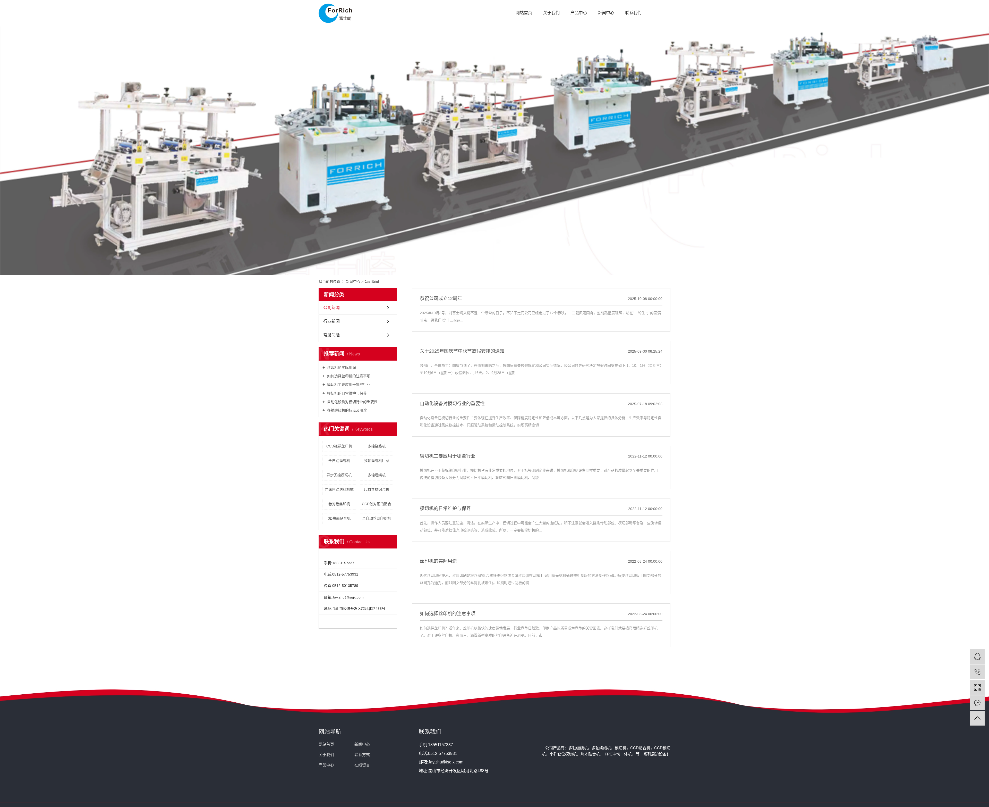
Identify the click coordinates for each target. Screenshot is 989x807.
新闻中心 (606, 13)
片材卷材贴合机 (376, 489)
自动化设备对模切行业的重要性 (352, 402)
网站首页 (524, 13)
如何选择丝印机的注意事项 (348, 376)
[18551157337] (977, 671)
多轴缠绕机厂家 (376, 461)
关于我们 (551, 13)
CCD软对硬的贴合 (376, 504)
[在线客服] (977, 656)
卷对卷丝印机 (339, 504)
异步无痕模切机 (339, 475)
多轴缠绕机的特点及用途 (346, 410)
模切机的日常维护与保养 (346, 393)
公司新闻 (371, 281)
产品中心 (578, 13)
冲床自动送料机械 (339, 489)
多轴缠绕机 (377, 475)
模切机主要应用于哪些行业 (348, 384)
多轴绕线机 (377, 446)
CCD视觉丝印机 (339, 446)
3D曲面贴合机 (339, 518)
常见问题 (331, 335)
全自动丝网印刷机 (376, 518)
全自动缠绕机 (339, 461)
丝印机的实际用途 (341, 367)
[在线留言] (977, 702)
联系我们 (633, 13)
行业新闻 (331, 321)
